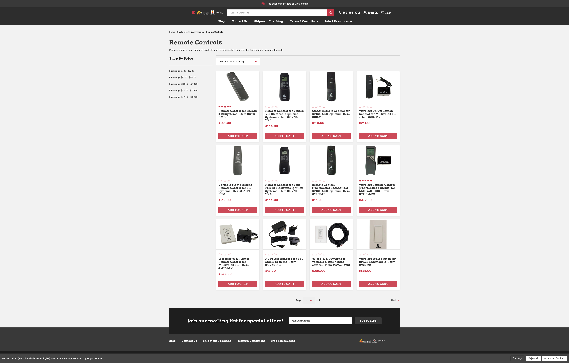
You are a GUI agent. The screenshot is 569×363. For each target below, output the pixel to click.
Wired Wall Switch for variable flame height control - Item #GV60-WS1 (331, 262)
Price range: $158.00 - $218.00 (183, 84)
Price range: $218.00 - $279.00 (183, 90)
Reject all (533, 358)
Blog (221, 21)
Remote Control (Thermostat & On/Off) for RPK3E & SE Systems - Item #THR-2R (331, 189)
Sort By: (224, 61)
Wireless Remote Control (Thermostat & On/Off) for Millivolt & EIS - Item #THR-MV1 (377, 189)
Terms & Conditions (304, 21)
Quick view (237, 86)
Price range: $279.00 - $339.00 (183, 97)
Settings (517, 358)
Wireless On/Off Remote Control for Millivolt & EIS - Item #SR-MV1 (378, 114)
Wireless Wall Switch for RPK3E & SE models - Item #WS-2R (377, 262)
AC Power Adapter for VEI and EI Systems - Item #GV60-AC (284, 262)
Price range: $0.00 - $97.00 (181, 71)
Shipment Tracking (268, 21)
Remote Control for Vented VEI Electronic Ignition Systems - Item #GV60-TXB (284, 115)
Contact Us (239, 21)
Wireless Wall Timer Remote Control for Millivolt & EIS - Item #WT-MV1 (233, 263)
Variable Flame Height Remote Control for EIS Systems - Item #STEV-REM (235, 189)
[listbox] (245, 61)
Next (394, 300)
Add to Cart (238, 136)
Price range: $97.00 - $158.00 (182, 77)
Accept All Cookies (554, 358)
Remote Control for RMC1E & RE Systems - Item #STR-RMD (237, 114)
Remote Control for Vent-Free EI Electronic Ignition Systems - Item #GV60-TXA (284, 189)
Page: (299, 300)
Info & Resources (337, 21)
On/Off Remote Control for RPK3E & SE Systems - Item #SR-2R (331, 114)
